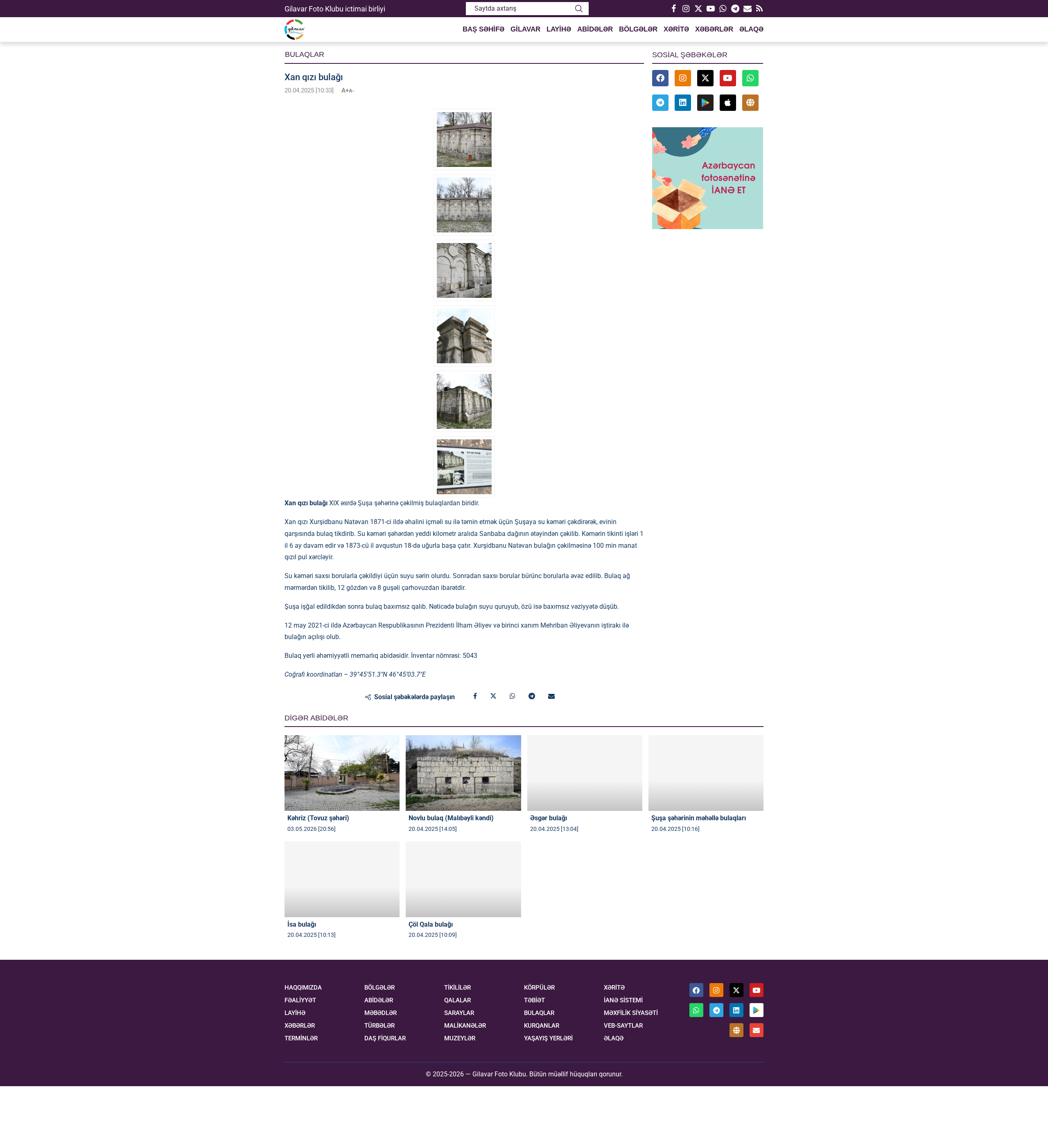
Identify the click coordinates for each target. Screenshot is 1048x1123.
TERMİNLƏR (301, 1038)
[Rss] (759, 9)
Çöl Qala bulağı (431, 924)
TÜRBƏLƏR (379, 1026)
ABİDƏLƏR (595, 29)
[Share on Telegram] (532, 696)
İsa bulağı (301, 924)
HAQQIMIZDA (303, 988)
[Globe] (750, 103)
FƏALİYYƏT (300, 1000)
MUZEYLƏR (459, 1038)
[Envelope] (756, 1030)
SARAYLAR (459, 1013)
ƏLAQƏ (751, 29)
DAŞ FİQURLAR (385, 1038)
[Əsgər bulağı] (584, 773)
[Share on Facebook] (475, 696)
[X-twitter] (705, 78)
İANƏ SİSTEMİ (623, 1000)
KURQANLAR (541, 1026)
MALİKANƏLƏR (465, 1026)
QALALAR (457, 1000)
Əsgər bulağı (548, 818)
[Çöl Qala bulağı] (463, 879)
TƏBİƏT (534, 1000)
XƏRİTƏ (676, 29)
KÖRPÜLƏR (539, 988)
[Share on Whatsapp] (512, 696)
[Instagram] (686, 9)
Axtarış (579, 8)
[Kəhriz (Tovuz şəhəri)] (342, 773)
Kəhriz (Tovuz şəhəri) (318, 818)
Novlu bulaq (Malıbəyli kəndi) (451, 818)
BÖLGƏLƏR (638, 29)
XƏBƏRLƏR (714, 29)
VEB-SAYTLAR (623, 1026)
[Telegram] (735, 9)
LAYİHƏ (559, 29)
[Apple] (728, 103)
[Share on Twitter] (493, 696)
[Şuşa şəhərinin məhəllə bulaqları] (705, 773)
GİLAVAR (525, 29)
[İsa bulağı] (342, 879)
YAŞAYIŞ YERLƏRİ (548, 1038)
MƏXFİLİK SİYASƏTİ (631, 1013)
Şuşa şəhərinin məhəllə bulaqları (698, 818)
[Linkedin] (683, 103)
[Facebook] (673, 9)
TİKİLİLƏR (457, 988)
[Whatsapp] (722, 9)
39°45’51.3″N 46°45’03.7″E (388, 674)
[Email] (747, 9)
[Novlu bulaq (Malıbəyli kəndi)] (463, 773)
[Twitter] (698, 9)
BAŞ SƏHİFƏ (483, 29)
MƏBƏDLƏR (380, 1013)
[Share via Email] (551, 696)
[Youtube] (710, 9)
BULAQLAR (539, 1013)
